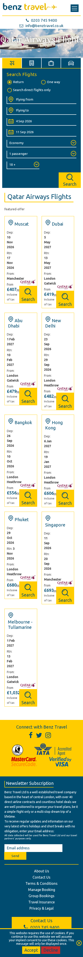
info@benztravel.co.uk (44, 25)
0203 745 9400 (44, 20)
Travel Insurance (41, 902)
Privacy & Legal (41, 908)
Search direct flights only (31, 90)
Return (18, 82)
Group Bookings (41, 896)
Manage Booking (41, 890)
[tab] (12, 63)
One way (53, 82)
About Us (41, 871)
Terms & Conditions (41, 883)
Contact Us (41, 877)
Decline (50, 950)
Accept (31, 950)
